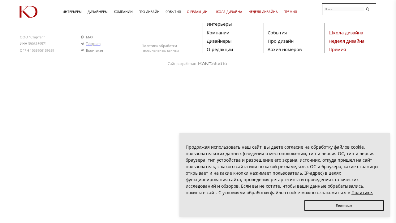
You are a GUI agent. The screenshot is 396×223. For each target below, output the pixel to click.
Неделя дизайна (346, 41)
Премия (337, 49)
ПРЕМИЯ (290, 12)
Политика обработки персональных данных (160, 48)
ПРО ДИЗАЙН (149, 12)
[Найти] (367, 9)
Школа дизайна (346, 32)
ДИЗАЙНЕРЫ (98, 12)
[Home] (37, 12)
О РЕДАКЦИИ (197, 12)
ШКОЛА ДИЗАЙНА (227, 12)
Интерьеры (219, 24)
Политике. (362, 192)
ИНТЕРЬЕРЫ (72, 12)
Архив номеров (285, 49)
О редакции (220, 49)
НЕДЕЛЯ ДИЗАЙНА (263, 12)
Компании (218, 32)
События (277, 32)
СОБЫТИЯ (173, 12)
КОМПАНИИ (123, 12)
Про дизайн (281, 41)
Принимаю (344, 205)
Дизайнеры (219, 41)
